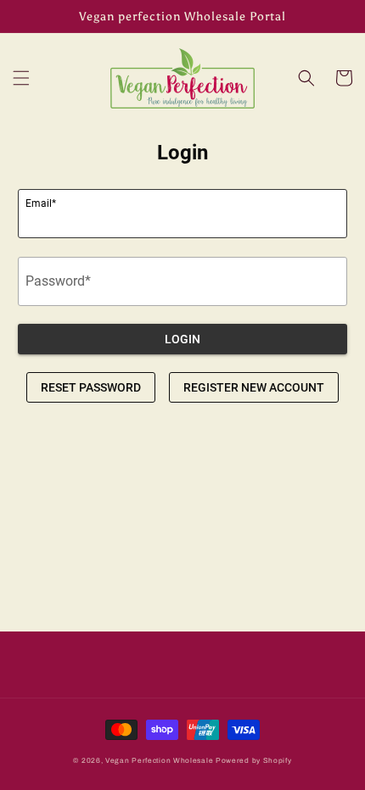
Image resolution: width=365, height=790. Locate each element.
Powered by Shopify (254, 761)
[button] (21, 78)
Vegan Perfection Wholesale (159, 761)
